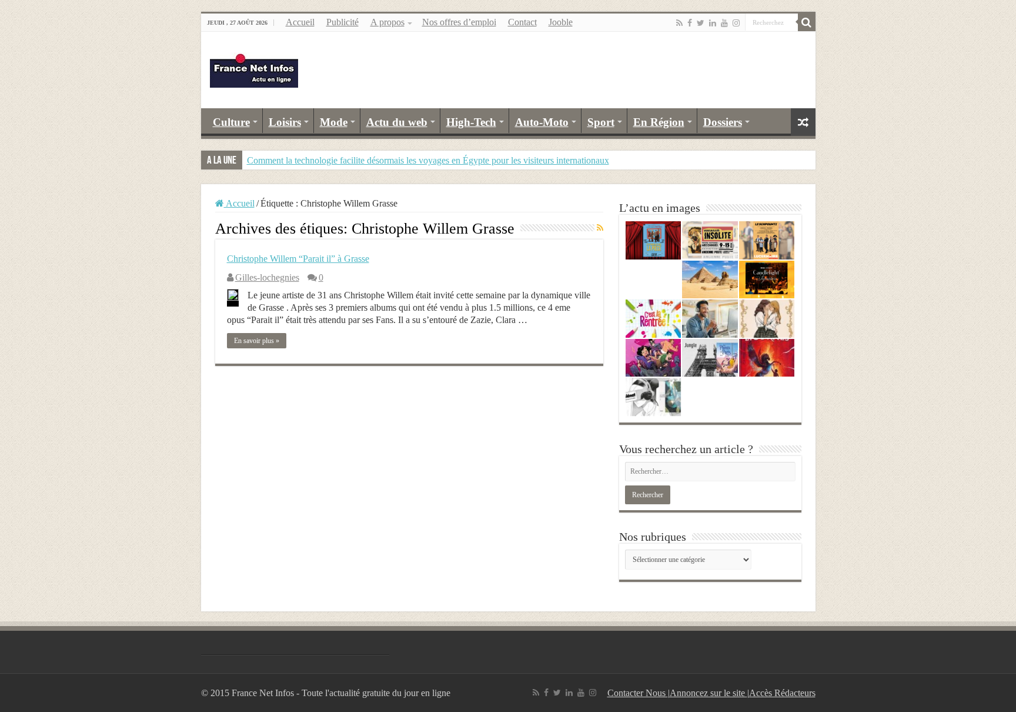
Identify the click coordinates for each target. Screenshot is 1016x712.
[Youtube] (724, 23)
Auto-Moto (542, 122)
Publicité (342, 22)
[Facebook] (689, 23)
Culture (231, 122)
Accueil (300, 22)
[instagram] (736, 23)
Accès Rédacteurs (782, 693)
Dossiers (722, 122)
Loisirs (285, 122)
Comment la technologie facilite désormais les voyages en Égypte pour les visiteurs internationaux (428, 160)
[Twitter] (701, 23)
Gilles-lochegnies (267, 277)
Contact (522, 22)
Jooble (561, 22)
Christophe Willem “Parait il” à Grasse (298, 259)
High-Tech (471, 122)
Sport (600, 122)
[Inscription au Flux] (600, 228)
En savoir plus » (256, 341)
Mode (333, 122)
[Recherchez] (807, 22)
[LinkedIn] (712, 23)
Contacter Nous (637, 693)
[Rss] (679, 23)
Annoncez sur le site (708, 693)
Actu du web (396, 122)
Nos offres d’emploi (459, 22)
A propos (387, 22)
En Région (658, 122)
